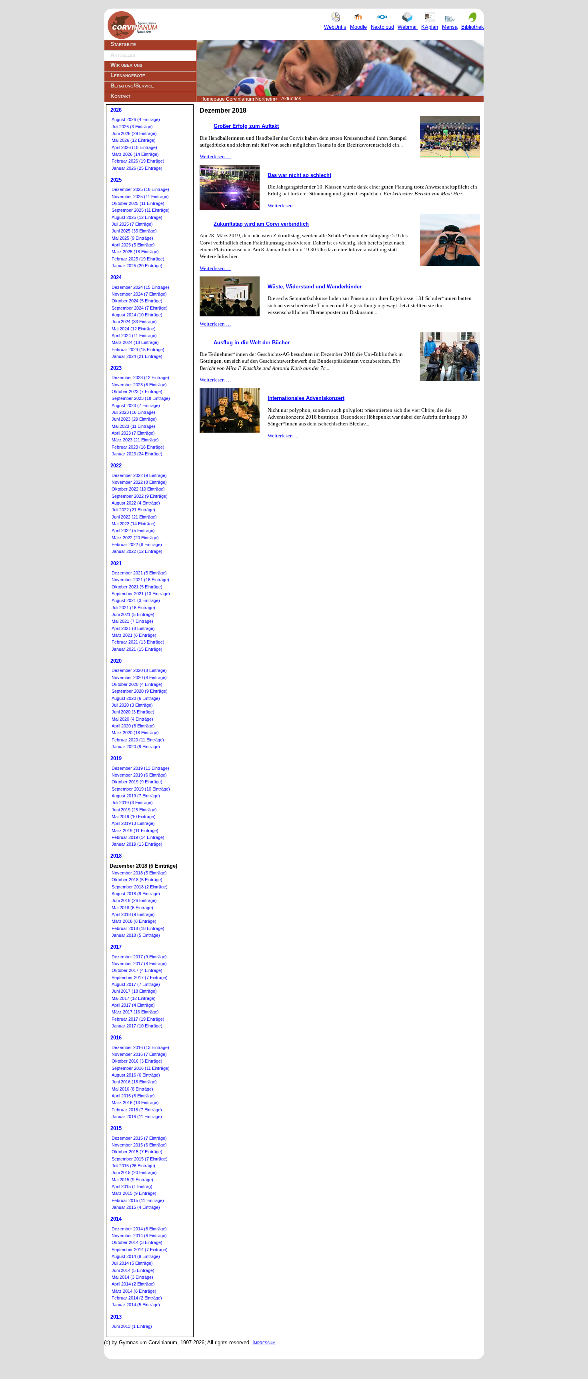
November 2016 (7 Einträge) (139, 1054)
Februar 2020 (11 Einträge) (138, 739)
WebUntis (335, 27)
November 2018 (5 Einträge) (139, 872)
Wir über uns (126, 65)
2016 (116, 1038)
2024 (116, 277)
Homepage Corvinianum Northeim (237, 99)
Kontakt (120, 96)
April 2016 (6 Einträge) (133, 1095)
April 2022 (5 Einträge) (133, 530)
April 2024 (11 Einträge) (134, 335)
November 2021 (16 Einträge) (140, 579)
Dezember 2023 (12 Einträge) (140, 377)
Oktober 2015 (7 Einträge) (137, 1151)
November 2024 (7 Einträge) (139, 294)
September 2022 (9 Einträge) (140, 496)
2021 (116, 563)
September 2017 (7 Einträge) (140, 977)
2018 (116, 856)
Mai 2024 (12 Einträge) (134, 328)
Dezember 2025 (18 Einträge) (140, 189)
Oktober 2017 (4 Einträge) (137, 970)
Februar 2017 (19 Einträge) (138, 1019)
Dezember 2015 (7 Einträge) (139, 1138)
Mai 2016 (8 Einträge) (132, 1089)
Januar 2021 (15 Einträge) (137, 649)
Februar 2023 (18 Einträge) (138, 447)
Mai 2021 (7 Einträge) (132, 621)
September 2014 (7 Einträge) (140, 1249)
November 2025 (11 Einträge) (140, 196)
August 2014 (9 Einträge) (136, 1256)
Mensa (450, 27)
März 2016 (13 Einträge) (135, 1102)
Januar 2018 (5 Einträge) (136, 935)
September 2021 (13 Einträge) (141, 593)
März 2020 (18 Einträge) (135, 732)
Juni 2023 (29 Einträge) (134, 419)
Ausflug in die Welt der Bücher (252, 343)
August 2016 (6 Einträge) (136, 1075)
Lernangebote (127, 75)
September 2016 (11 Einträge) (141, 1068)
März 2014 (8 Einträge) (134, 1291)
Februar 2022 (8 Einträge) (137, 544)
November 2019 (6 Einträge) (139, 775)
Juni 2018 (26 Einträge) (134, 900)
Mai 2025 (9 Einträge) (132, 238)
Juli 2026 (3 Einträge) (132, 126)
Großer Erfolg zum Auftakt (246, 126)
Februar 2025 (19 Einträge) (138, 258)
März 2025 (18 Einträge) (135, 251)
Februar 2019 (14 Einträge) (138, 837)
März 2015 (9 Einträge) (134, 1193)
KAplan (429, 27)
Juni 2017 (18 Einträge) (134, 991)
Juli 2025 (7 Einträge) (132, 224)
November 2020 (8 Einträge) (139, 677)
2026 (116, 110)
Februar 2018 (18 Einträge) (138, 928)
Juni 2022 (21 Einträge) (134, 517)
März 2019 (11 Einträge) (135, 830)
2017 (116, 947)
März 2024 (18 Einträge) (135, 342)
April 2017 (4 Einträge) (133, 1005)
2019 (116, 758)
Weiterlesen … (215, 156)
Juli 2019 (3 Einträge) (132, 802)
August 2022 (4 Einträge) (136, 503)
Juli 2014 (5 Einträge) (132, 1263)
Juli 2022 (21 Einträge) (133, 509)
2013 (116, 1317)
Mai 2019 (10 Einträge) (134, 816)
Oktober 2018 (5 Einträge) (137, 879)
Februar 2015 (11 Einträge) (138, 1200)
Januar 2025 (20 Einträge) (137, 265)
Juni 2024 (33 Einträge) (134, 321)
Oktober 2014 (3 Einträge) (137, 1242)
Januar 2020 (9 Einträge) (136, 746)
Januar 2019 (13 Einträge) (137, 844)
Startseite (123, 44)
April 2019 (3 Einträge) (133, 823)
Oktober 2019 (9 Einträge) (137, 781)
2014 (116, 1219)
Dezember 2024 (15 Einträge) (140, 287)
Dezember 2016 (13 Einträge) (140, 1047)
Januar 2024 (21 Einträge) (137, 356)
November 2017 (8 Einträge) (139, 963)
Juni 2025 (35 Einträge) (134, 231)
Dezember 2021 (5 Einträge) (139, 572)
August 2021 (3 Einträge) (136, 600)
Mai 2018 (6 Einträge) (132, 907)
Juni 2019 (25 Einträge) (134, 809)
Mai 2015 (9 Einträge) (132, 1179)
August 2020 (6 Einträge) (136, 698)
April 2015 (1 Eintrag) (132, 1186)
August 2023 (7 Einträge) (136, 405)
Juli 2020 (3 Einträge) (132, 705)
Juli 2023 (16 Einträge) (133, 412)
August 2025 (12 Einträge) (137, 217)
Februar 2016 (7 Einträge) (137, 1109)
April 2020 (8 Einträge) (133, 725)
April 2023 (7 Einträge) (133, 433)
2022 (116, 466)
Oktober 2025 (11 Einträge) (138, 203)
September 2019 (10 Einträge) (141, 789)
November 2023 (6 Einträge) (139, 384)
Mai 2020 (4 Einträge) (132, 719)
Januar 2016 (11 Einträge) (137, 1116)
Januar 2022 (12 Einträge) (137, 551)
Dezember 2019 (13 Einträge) (140, 768)
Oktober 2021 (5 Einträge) (137, 586)
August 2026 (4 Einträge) (136, 119)
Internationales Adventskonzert (306, 398)
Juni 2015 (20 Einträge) (134, 1172)
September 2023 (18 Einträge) (141, 398)
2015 (116, 1128)
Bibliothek (472, 27)
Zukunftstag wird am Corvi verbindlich (261, 224)
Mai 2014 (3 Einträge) (132, 1277)
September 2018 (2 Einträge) (140, 886)
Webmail (408, 27)
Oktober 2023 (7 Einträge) (137, 391)
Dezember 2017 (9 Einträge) (139, 956)
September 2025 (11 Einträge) (141, 210)
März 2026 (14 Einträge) (135, 154)
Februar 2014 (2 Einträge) (137, 1298)
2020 (116, 661)
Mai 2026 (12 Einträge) (134, 140)
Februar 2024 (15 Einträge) (138, 349)
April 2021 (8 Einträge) (133, 628)
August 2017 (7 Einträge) (136, 984)
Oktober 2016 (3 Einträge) (137, 1061)
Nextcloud (382, 27)
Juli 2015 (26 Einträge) (133, 1165)
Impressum (264, 1342)
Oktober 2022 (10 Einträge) (138, 489)
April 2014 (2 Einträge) (133, 1284)
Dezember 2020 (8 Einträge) (139, 670)
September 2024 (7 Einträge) (140, 308)
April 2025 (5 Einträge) (133, 244)
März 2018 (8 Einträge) (134, 921)
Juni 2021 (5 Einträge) (133, 614)
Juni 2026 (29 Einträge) (134, 133)
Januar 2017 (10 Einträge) (137, 1025)
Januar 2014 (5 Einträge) (136, 1304)
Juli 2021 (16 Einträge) (133, 607)
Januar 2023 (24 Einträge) (137, 453)
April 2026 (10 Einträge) (134, 147)
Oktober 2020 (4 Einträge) (137, 684)
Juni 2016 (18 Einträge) (134, 1081)
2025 (116, 180)
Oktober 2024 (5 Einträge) (137, 300)
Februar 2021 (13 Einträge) (138, 642)
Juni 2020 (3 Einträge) (133, 711)
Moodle (358, 27)
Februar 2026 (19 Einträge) (138, 161)
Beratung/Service (132, 85)
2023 (116, 368)
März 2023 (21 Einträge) (135, 439)
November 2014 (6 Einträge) (139, 1235)
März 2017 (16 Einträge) (135, 1011)
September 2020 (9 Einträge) (140, 691)
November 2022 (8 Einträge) (139, 482)
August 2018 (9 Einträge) (136, 893)
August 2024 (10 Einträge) (137, 314)
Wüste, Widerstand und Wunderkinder (315, 287)
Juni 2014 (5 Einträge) (133, 1270)
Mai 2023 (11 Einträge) (133, 426)
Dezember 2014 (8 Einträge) (139, 1228)
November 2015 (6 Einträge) (139, 1145)
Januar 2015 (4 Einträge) (136, 1207)
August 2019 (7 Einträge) (136, 795)
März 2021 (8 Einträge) (134, 635)
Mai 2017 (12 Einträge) (134, 998)
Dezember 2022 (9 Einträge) (139, 475)
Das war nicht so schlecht (299, 175)
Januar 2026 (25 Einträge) (137, 168)
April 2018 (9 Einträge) (133, 914)
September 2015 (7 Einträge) (140, 1158)
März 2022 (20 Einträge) (135, 537)
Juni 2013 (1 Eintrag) (132, 1326)
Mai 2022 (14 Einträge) (134, 523)
